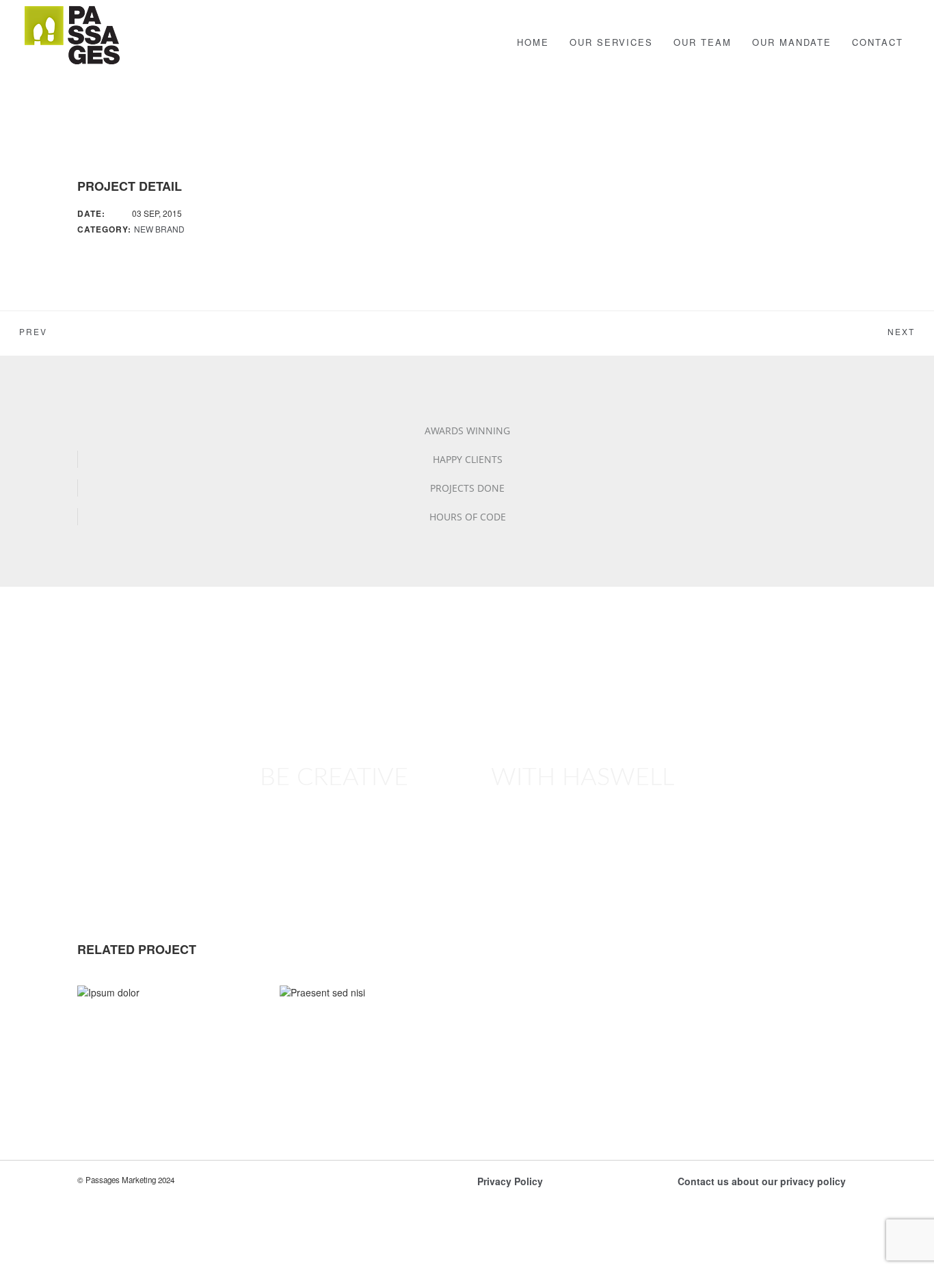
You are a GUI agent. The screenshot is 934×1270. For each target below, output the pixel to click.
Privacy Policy (510, 1181)
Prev (33, 332)
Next (901, 332)
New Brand (159, 229)
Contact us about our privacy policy (762, 1181)
